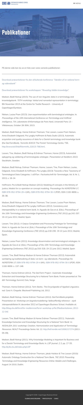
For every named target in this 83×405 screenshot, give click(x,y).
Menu (78, 3)
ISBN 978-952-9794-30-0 (43, 192)
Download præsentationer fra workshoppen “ (35, 90)
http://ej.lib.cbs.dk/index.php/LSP (16, 347)
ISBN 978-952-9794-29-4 (14, 192)
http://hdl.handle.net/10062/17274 (58, 329)
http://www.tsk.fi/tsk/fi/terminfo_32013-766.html (23, 146)
